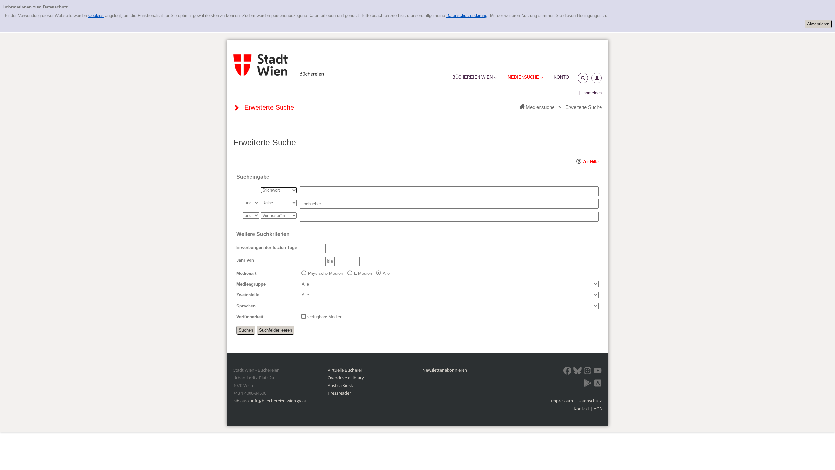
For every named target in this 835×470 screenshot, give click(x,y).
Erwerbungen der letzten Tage (266, 247)
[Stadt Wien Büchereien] (278, 64)
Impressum (562, 401)
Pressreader (339, 393)
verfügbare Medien (324, 316)
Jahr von (245, 260)
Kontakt (581, 409)
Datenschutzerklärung (466, 15)
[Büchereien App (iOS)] (598, 384)
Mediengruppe (251, 284)
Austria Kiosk (340, 385)
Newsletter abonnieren (444, 370)
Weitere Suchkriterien (263, 234)
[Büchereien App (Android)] (588, 384)
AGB (598, 409)
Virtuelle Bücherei (345, 370)
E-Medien (363, 273)
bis (330, 261)
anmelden (593, 92)
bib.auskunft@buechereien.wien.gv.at (269, 401)
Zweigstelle (247, 294)
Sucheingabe (252, 177)
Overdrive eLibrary (346, 378)
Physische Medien (325, 273)
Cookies (96, 15)
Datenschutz (589, 401)
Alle (386, 273)
